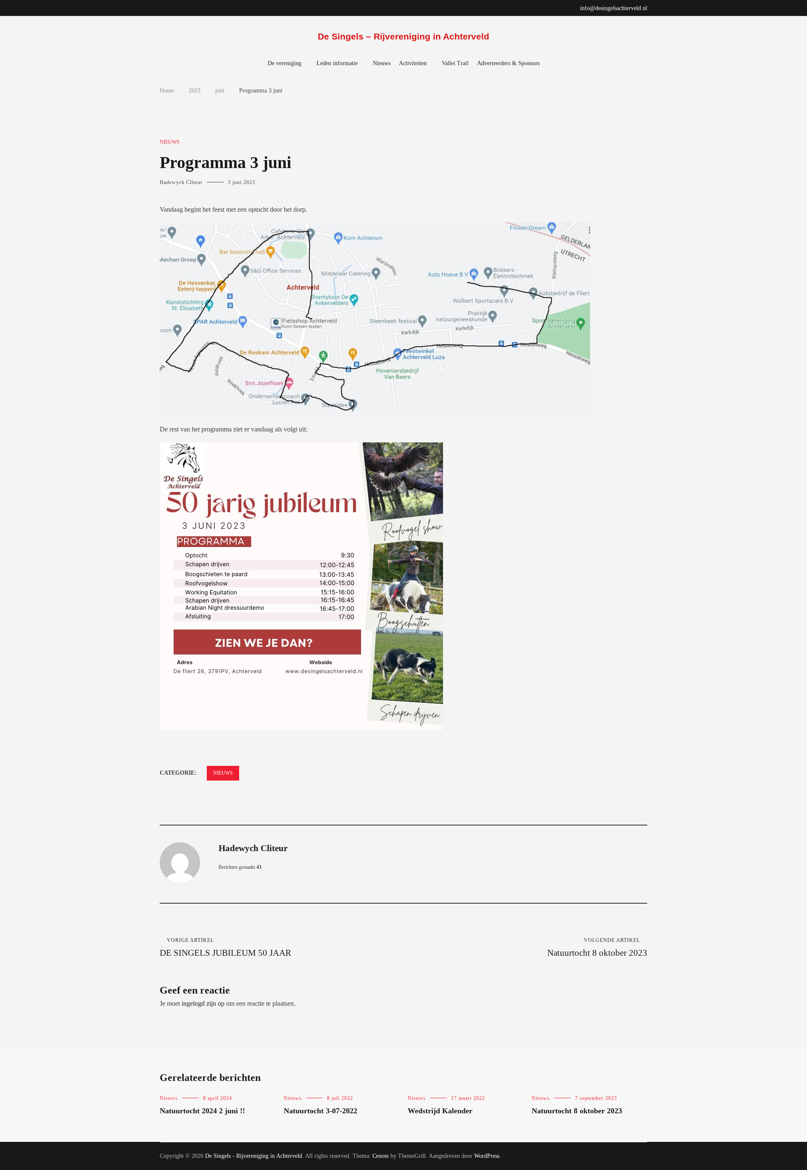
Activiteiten (413, 63)
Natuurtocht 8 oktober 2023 (597, 947)
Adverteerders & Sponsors (508, 63)
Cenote (380, 1156)
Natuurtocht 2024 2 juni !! (202, 1111)
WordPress (486, 1156)
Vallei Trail (455, 63)
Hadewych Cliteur (181, 182)
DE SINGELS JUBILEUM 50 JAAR (225, 947)
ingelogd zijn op (203, 1003)
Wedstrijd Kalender (440, 1111)
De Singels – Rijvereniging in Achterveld (403, 36)
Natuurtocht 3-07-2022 (320, 1111)
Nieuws (381, 63)
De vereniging (284, 63)
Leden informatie (337, 63)
